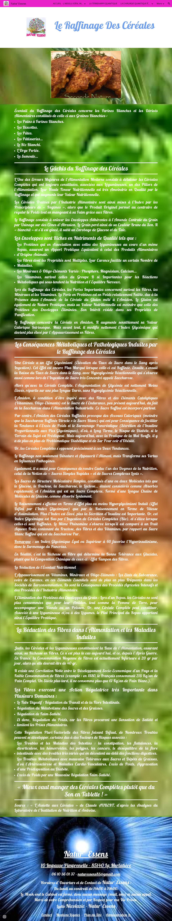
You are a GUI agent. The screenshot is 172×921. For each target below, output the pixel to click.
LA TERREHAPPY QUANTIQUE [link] (103, 3)
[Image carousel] (86, 76)
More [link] (159, 3)
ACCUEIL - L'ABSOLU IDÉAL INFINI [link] (68, 3)
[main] (105, 25)
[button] (169, 4)
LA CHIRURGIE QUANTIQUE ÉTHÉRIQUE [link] (136, 3)
